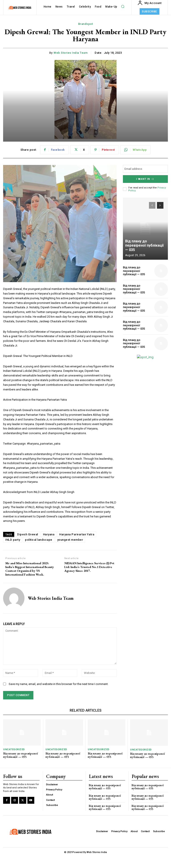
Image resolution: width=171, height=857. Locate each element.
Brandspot (85, 24)
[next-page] (160, 205)
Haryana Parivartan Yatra (76, 534)
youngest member (70, 539)
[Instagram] (14, 800)
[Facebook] (6, 800)
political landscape (38, 539)
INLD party (12, 539)
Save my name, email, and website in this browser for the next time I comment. (58, 684)
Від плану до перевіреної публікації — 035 (144, 245)
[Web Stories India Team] (13, 598)
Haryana (49, 534)
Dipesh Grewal (27, 534)
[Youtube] (30, 800)
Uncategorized (14, 749)
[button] (123, 7)
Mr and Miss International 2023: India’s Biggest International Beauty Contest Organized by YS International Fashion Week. (29, 568)
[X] (22, 800)
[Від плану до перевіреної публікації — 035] (145, 229)
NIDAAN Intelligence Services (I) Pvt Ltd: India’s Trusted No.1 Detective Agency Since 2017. (89, 566)
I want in (143, 179)
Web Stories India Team (71, 52)
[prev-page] (152, 205)
